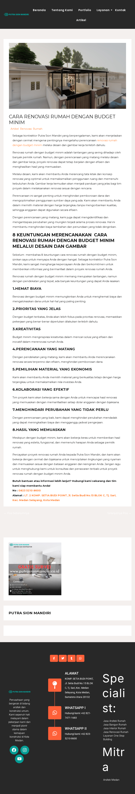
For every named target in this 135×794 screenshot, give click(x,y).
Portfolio (84, 10)
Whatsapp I (75, 708)
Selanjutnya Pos (119, 513)
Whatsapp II (76, 728)
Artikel (81, 20)
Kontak (120, 10)
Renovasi (26, 128)
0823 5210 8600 (29, 490)
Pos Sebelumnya (16, 513)
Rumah (37, 128)
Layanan (103, 10)
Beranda (39, 10)
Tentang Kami (62, 10)
